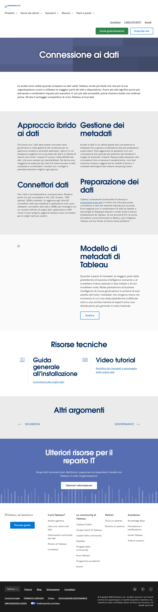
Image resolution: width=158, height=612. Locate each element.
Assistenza (134, 515)
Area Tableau (83, 555)
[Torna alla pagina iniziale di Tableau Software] (16, 5)
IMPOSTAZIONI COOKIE (16, 603)
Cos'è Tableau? (56, 515)
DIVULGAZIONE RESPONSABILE (72, 598)
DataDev (80, 541)
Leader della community (88, 535)
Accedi (148, 22)
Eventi (79, 566)
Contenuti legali (12, 598)
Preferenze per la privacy (48, 603)
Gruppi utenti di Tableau (89, 530)
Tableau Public (84, 524)
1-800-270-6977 (132, 22)
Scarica (89, 315)
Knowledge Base (136, 520)
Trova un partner (113, 520)
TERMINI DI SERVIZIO (34, 598)
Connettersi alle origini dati (48, 382)
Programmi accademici (88, 561)
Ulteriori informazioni (79, 485)
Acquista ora (141, 31)
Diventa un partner (115, 526)
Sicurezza (32, 424)
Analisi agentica (56, 520)
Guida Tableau (135, 535)
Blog (39, 589)
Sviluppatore (53, 589)
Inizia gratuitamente (112, 31)
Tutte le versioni (136, 540)
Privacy (51, 598)
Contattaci (115, 22)
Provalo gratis (22, 525)
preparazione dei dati (91, 202)
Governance (124, 424)
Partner (109, 515)
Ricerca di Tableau (57, 544)
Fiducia (28, 589)
